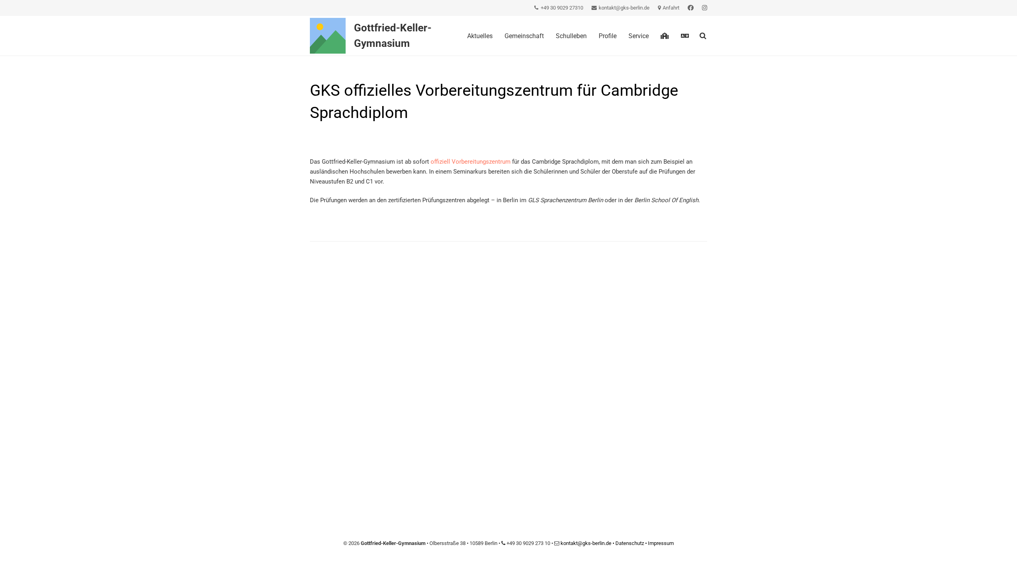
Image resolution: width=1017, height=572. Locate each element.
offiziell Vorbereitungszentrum (469, 161)
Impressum (661, 543)
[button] (694, 35)
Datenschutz (629, 543)
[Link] (691, 8)
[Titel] (328, 36)
